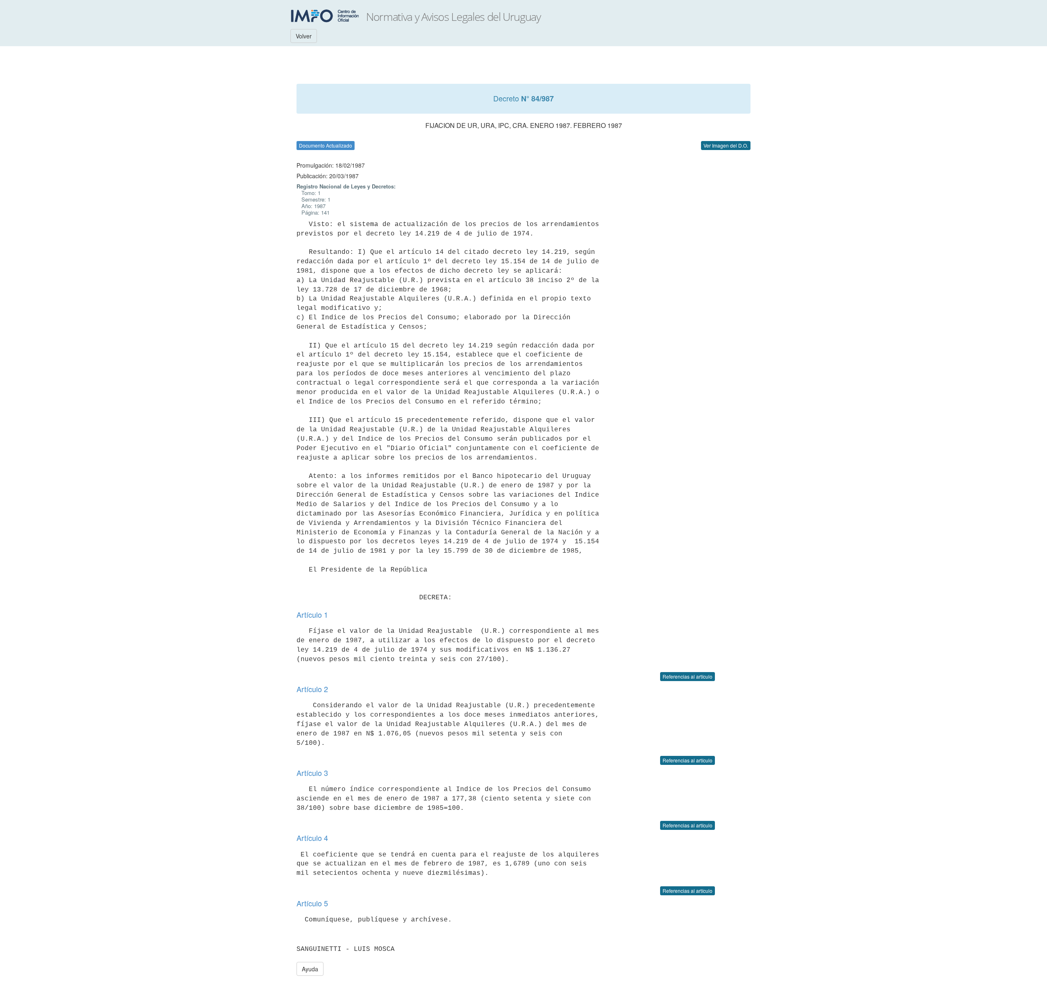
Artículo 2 (312, 689)
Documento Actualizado (325, 145)
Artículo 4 (312, 837)
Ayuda (310, 969)
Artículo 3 (312, 772)
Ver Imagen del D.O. (725, 145)
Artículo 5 (312, 903)
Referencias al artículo (687, 676)
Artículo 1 (312, 614)
